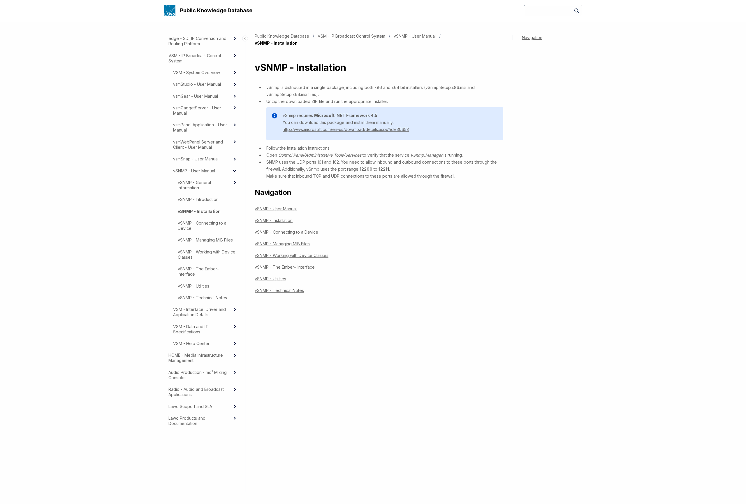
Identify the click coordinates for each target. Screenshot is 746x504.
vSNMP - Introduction (198, 199)
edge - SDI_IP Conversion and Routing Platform (197, 41)
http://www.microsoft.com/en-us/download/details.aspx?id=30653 (346, 129)
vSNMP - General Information (194, 185)
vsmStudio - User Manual (197, 84)
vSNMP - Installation (199, 211)
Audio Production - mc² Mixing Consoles (197, 375)
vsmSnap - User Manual (196, 158)
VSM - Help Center (191, 343)
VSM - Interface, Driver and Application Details (199, 312)
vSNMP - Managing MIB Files (205, 239)
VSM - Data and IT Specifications (190, 329)
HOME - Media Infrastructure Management (195, 358)
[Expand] (234, 38)
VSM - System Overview (196, 72)
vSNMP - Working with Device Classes (206, 254)
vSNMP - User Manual (194, 170)
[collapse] (234, 170)
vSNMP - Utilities (193, 286)
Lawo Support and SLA (190, 406)
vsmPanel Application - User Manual (200, 127)
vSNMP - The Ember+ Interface (198, 271)
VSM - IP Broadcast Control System (194, 58)
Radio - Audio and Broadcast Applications (196, 392)
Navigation (532, 37)
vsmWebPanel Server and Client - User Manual (198, 144)
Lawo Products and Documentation (186, 421)
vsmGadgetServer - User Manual (197, 110)
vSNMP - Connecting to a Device (202, 225)
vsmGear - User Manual (195, 96)
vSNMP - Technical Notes (202, 297)
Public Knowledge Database (216, 10)
